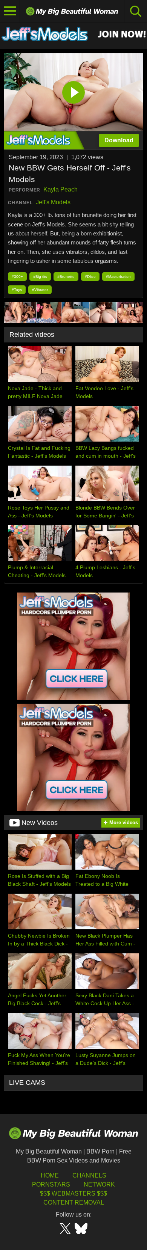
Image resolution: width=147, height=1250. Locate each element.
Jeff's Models (53, 202)
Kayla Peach (60, 189)
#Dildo (90, 276)
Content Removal (73, 1202)
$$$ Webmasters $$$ (73, 1193)
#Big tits (40, 276)
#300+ (17, 276)
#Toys (17, 290)
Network (99, 1184)
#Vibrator (40, 290)
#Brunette (66, 276)
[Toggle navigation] (10, 11)
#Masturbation (118, 276)
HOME (50, 1175)
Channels (89, 1175)
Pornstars (51, 1184)
